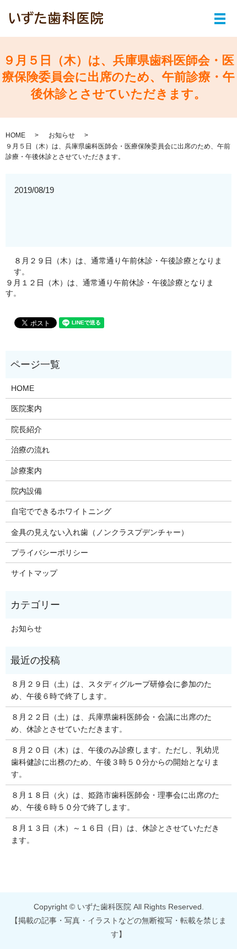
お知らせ (62, 135)
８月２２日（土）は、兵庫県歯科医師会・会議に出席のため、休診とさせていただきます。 (111, 723)
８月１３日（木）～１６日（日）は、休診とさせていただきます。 (115, 834)
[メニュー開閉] (219, 18)
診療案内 (26, 470)
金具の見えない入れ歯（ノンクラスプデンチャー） (99, 532)
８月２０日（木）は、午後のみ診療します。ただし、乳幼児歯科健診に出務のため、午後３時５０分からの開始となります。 (115, 762)
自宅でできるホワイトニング (61, 511)
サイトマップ (34, 573)
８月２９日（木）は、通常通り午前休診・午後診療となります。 (118, 266)
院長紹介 (26, 429)
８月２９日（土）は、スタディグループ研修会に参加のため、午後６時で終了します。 (111, 690)
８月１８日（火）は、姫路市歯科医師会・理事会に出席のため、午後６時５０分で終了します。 (115, 801)
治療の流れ (30, 449)
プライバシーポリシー (49, 552)
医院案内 (26, 408)
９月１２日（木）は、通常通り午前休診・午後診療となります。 (110, 288)
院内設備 (26, 491)
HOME (15, 135)
